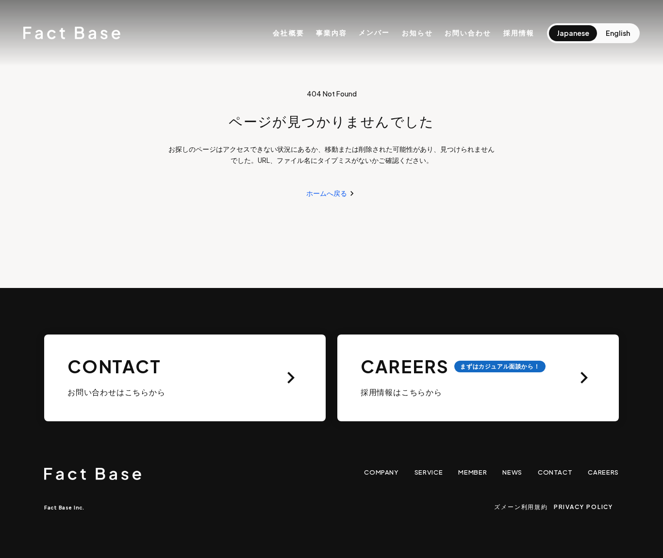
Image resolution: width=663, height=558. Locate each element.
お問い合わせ (468, 32)
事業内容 (331, 32)
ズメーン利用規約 (520, 506)
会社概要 (288, 32)
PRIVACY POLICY (583, 506)
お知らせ (417, 32)
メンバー (374, 32)
